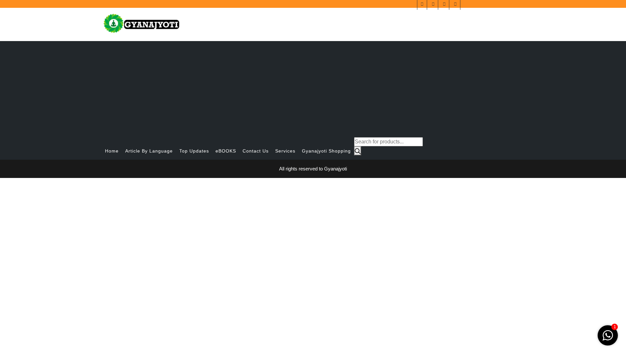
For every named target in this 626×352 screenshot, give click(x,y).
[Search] (357, 150)
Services (285, 151)
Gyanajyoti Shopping (326, 151)
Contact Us (256, 151)
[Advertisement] (313, 86)
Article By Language (149, 151)
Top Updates (194, 151)
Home (112, 151)
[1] (608, 335)
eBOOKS (226, 151)
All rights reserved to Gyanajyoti (313, 168)
